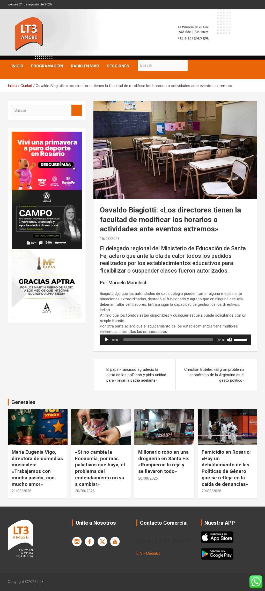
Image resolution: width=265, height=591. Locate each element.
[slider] (241, 339)
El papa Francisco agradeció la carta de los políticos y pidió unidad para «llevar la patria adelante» (136, 375)
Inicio (17, 66)
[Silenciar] (229, 339)
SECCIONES (118, 66)
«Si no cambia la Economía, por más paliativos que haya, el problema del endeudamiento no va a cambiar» (100, 468)
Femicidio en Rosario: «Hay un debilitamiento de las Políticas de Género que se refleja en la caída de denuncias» (226, 468)
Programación (47, 66)
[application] (175, 339)
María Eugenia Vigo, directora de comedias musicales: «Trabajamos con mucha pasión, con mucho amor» (37, 468)
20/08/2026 (85, 491)
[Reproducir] (106, 339)
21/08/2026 (21, 491)
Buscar (193, 65)
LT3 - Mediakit (148, 553)
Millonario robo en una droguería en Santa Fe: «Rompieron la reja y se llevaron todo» (163, 461)
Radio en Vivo (85, 66)
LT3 (40, 581)
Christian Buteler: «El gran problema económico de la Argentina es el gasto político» (214, 375)
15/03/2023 (110, 239)
